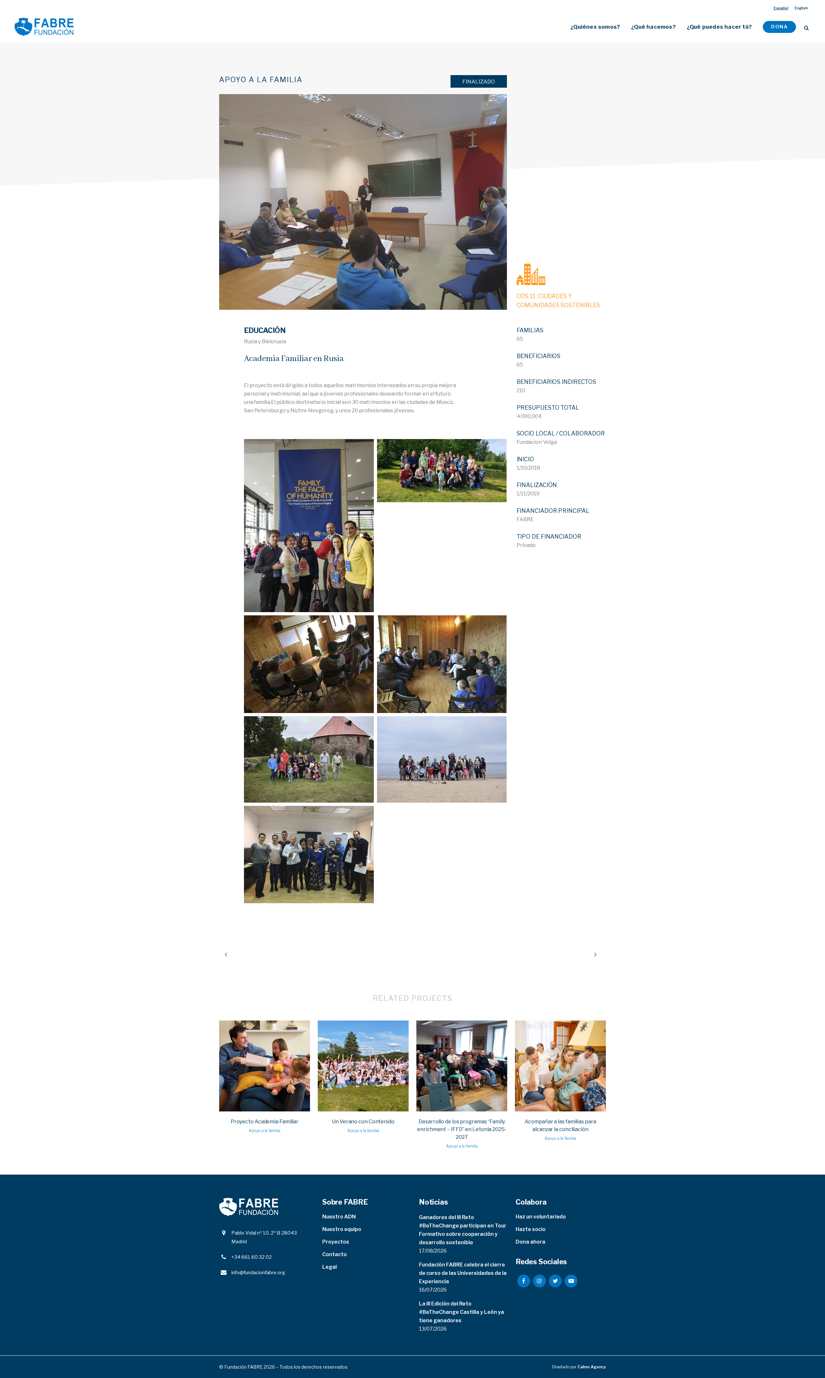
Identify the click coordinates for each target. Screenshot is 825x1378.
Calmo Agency (592, 1366)
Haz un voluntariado (541, 1217)
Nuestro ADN (339, 1217)
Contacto (334, 1254)
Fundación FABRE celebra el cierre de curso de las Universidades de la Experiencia (463, 1273)
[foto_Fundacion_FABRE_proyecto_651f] (309, 759)
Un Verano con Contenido (363, 1122)
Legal (329, 1267)
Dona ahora (530, 1242)
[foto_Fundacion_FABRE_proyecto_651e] (442, 664)
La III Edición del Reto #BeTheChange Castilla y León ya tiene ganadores (461, 1312)
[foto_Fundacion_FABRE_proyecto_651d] (309, 664)
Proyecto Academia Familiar (264, 1122)
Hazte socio (531, 1229)
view (264, 1065)
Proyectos (335, 1242)
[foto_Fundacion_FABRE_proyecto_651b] (309, 525)
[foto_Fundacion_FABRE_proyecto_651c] (442, 470)
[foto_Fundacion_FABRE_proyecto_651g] (442, 759)
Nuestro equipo (341, 1229)
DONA (779, 27)
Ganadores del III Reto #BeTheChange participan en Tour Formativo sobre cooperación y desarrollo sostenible (462, 1230)
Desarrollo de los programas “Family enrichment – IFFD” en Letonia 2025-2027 (462, 1129)
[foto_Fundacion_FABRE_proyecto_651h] (309, 854)
